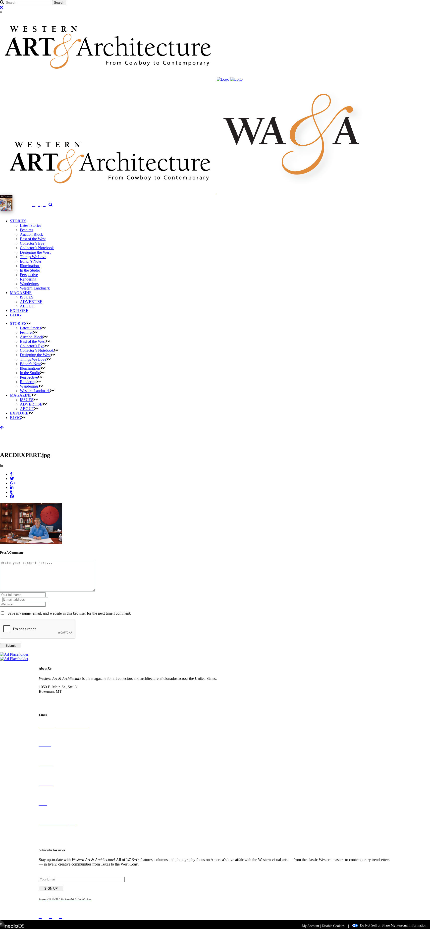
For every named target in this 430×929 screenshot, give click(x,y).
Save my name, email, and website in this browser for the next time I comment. (69, 613)
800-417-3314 (50, 696)
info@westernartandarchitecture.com (68, 700)
